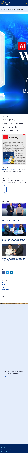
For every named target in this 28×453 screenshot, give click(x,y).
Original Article (4, 190)
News (6, 7)
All (2, 282)
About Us (3, 447)
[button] (26, 3)
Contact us (8, 377)
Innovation (5, 289)
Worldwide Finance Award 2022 (10, 169)
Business (10, 7)
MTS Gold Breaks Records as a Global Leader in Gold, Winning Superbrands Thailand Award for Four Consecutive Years (13, 259)
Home (2, 7)
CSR (3, 287)
